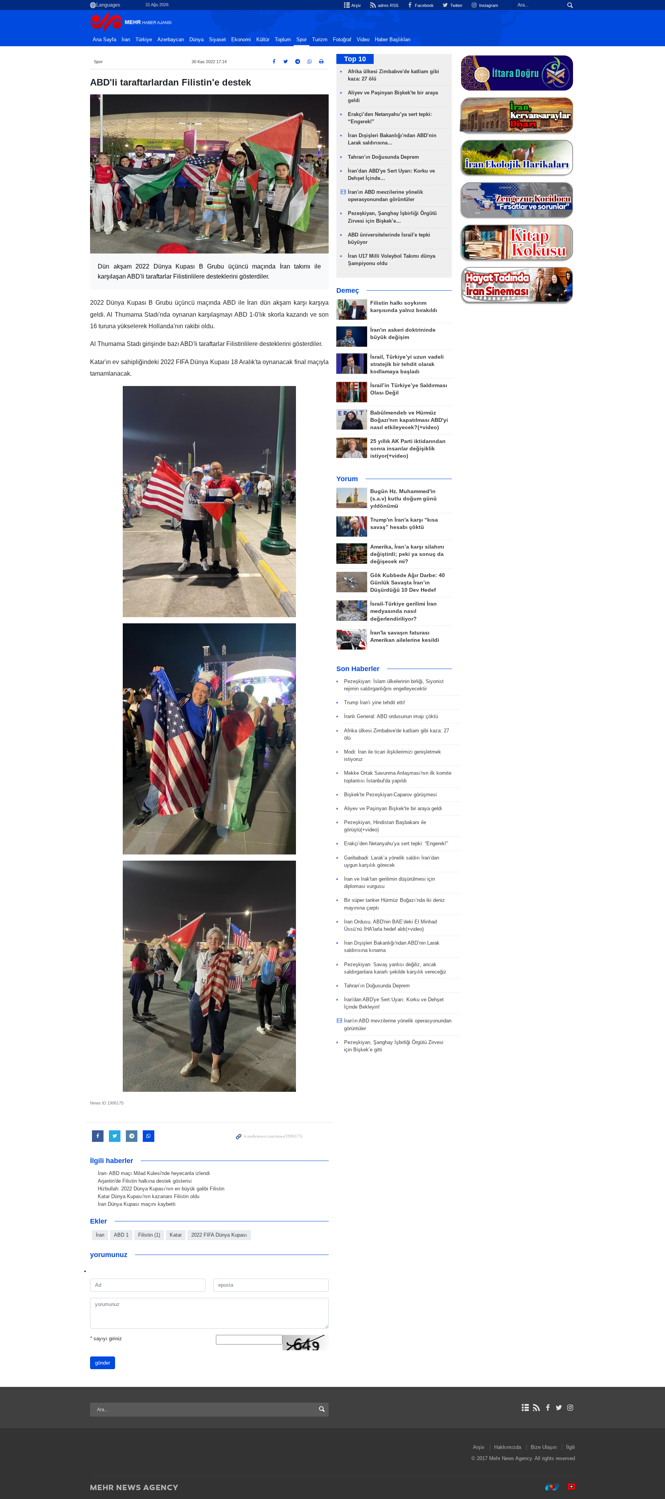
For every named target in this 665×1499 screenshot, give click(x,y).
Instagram (488, 5)
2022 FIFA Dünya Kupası (219, 1235)
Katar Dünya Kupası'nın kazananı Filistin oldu (148, 1196)
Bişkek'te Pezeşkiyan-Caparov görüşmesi (390, 794)
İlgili (570, 1447)
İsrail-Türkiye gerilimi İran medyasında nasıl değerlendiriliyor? (403, 611)
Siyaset (217, 39)
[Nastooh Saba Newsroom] (548, 1487)
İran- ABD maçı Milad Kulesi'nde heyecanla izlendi (154, 1173)
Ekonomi (241, 39)
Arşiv (356, 5)
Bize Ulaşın (543, 1447)
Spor (301, 39)
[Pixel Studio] (567, 1487)
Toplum (283, 39)
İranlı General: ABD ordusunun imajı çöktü (391, 716)
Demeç (347, 290)
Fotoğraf (342, 39)
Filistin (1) (149, 1235)
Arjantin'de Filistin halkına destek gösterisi (145, 1181)
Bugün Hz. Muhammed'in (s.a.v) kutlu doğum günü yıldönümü (403, 498)
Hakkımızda (507, 1447)
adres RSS (387, 5)
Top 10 (355, 59)
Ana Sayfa (104, 39)
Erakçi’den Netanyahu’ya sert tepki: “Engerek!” (396, 843)
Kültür (262, 39)
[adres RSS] (536, 1408)
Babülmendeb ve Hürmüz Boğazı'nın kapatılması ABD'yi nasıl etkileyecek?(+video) (409, 420)
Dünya (196, 39)
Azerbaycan (170, 39)
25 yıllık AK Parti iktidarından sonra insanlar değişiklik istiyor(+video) (408, 448)
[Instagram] (570, 1408)
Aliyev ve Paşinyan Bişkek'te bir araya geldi (393, 808)
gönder (102, 1363)
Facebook (424, 5)
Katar (176, 1235)
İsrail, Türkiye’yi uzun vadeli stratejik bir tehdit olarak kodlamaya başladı (407, 364)
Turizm (319, 39)
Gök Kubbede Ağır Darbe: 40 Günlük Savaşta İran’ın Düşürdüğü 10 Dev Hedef (407, 582)
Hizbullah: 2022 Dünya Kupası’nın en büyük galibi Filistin (161, 1189)
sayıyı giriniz (106, 1338)
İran (126, 39)
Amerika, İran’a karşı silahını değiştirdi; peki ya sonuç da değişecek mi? (407, 554)
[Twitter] (559, 1408)
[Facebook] (547, 1408)
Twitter (456, 5)
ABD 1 (121, 1235)
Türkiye (143, 39)
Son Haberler (357, 669)
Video (363, 39)
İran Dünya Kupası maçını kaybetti (136, 1204)
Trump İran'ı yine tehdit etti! (374, 702)
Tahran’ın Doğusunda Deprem (383, 157)
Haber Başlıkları (393, 39)
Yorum (347, 479)
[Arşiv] (525, 1408)
